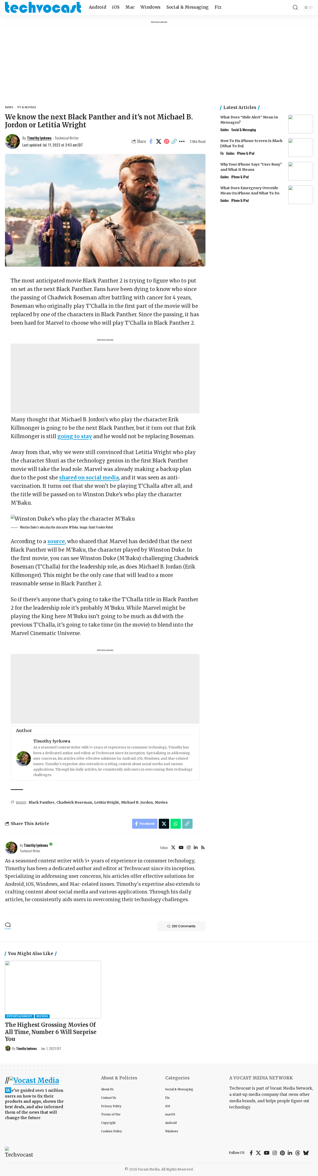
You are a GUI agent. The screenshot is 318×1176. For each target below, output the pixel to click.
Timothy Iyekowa (39, 138)
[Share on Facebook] (151, 141)
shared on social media (89, 477)
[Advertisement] (159, 61)
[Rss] (202, 848)
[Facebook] (251, 1153)
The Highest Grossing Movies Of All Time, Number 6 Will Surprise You (50, 1031)
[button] (295, 7)
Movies (161, 802)
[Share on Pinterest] (166, 141)
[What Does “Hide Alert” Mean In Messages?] (300, 124)
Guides (224, 129)
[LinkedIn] (195, 848)
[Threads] (297, 1153)
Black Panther (41, 802)
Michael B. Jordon (137, 802)
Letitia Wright (106, 802)
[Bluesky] (306, 1153)
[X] (173, 848)
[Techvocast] (43, 7)
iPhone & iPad (245, 153)
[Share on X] (158, 141)
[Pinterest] (282, 1153)
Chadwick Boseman (74, 802)
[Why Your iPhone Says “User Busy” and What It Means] (300, 171)
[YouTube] (181, 848)
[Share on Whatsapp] (175, 824)
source (56, 541)
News (9, 107)
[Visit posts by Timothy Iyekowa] (11, 848)
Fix (222, 153)
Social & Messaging (243, 129)
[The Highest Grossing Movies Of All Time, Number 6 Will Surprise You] (53, 989)
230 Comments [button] (184, 926)
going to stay (74, 436)
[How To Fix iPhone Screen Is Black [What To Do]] (300, 147)
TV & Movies (26, 107)
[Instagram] (188, 848)
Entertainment (19, 1016)
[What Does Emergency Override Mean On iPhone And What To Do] (300, 194)
